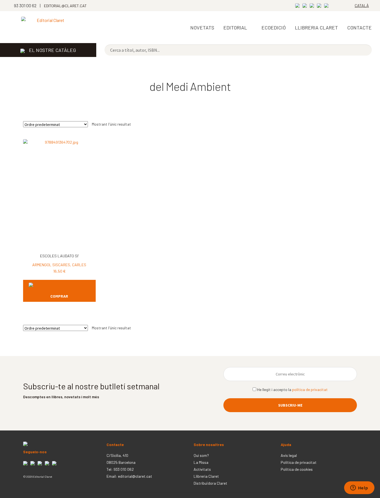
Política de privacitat (299, 462)
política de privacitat (310, 389)
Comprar (59, 296)
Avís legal (289, 455)
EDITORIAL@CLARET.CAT (65, 5)
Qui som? (201, 455)
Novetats (202, 27)
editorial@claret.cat (135, 476)
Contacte (359, 27)
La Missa (201, 462)
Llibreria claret (316, 27)
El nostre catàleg (52, 50)
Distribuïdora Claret (210, 483)
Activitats (202, 469)
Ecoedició (273, 27)
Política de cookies (297, 469)
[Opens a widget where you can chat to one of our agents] (359, 488)
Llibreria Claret (206, 476)
